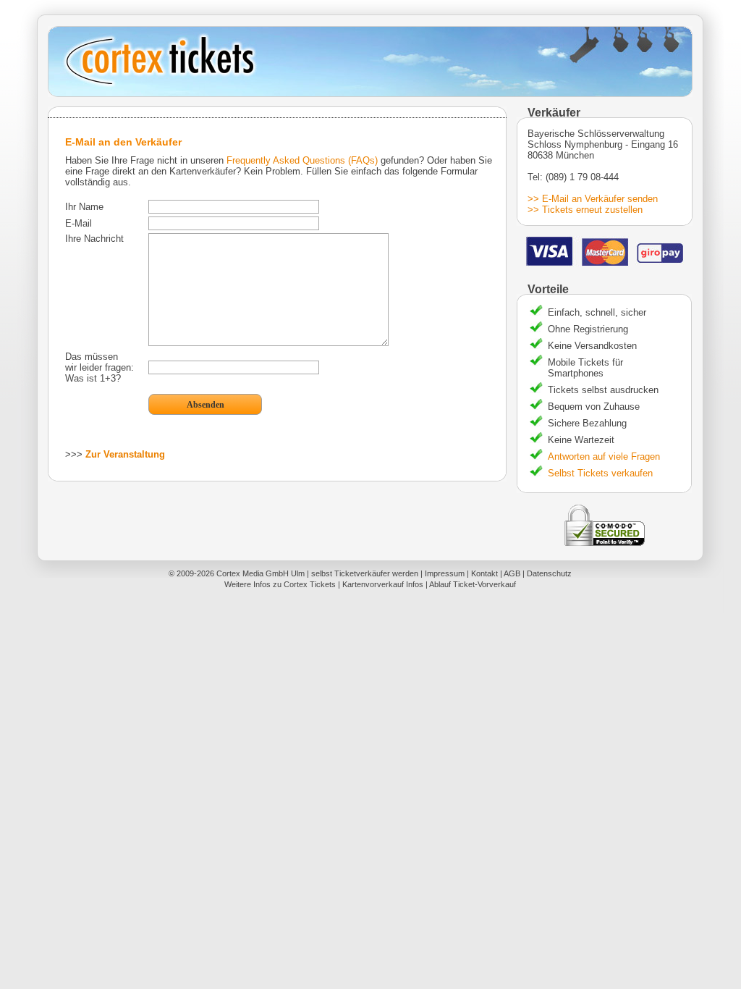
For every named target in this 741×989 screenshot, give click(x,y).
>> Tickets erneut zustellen (585, 209)
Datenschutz (549, 573)
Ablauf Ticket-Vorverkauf (472, 584)
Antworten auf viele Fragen (604, 456)
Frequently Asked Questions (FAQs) (302, 160)
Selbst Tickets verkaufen (600, 473)
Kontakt (484, 573)
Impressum (445, 573)
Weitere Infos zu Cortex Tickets (280, 584)
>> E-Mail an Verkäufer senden (593, 198)
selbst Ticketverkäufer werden (364, 573)
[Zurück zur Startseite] (370, 61)
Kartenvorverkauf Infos (382, 584)
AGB (512, 573)
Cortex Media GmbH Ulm (260, 573)
